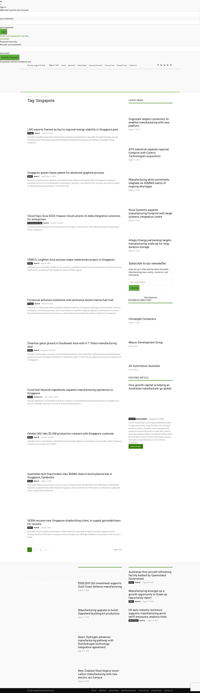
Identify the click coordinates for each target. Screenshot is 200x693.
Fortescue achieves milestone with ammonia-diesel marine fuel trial (70, 300)
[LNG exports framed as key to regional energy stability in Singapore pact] (74, 116)
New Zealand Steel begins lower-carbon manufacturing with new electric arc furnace (99, 674)
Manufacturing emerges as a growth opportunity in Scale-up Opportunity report (148, 594)
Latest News (136, 100)
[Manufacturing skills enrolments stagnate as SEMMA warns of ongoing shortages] (151, 171)
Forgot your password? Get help (14, 36)
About (94, 690)
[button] (169, 88)
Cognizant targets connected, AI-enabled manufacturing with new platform (149, 122)
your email (4, 53)
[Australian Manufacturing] (46, 76)
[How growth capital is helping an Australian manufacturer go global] (151, 403)
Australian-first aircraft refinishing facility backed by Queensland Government (150, 575)
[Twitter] (171, 65)
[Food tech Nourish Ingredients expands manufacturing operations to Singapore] (74, 376)
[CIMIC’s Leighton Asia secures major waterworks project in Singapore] (74, 246)
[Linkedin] (164, 65)
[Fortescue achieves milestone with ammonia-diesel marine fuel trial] (74, 286)
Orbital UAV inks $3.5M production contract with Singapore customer (70, 433)
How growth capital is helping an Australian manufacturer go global (150, 386)
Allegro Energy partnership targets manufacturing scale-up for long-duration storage (150, 244)
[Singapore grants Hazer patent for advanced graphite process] (74, 159)
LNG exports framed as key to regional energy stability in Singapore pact (72, 129)
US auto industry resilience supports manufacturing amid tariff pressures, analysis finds (148, 613)
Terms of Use (143, 690)
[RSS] (167, 65)
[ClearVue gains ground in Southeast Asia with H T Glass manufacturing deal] (74, 329)
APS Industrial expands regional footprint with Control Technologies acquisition (149, 153)
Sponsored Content (138, 419)
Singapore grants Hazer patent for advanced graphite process (65, 172)
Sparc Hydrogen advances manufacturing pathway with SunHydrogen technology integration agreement (95, 642)
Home (29, 96)
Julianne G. (38, 397)
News (30, 176)
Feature (132, 419)
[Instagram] (161, 65)
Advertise (102, 690)
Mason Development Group (146, 342)
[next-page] (46, 549)
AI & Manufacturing (34, 223)
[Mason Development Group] (151, 334)
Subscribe (134, 288)
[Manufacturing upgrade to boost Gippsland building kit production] (100, 602)
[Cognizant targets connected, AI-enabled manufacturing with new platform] (151, 111)
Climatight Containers (142, 319)
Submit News (114, 690)
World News (133, 620)
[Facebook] (158, 65)
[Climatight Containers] (151, 311)
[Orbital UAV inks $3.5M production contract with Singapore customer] (74, 420)
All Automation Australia (144, 366)
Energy (30, 133)
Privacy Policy (156, 690)
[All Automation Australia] (151, 358)
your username (6, 18)
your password (6, 27)
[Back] (1, 4)
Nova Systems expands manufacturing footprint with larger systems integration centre (151, 213)
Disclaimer (4, 39)
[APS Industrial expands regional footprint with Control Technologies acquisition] (151, 141)
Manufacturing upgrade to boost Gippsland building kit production (98, 611)
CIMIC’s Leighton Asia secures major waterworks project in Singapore (71, 259)
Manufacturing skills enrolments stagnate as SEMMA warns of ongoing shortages (149, 183)
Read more (135, 446)
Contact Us (168, 690)
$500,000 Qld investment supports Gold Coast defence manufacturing (100, 585)
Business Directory (140, 300)
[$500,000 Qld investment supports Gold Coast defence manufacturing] (100, 575)
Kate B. (37, 133)
